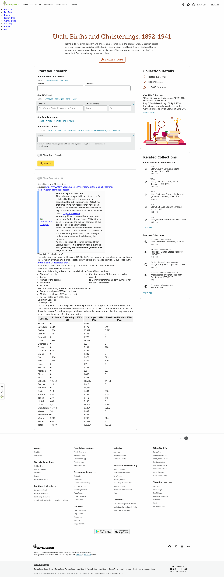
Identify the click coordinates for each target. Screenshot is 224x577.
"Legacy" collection (71, 213)
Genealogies (10, 20)
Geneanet (156, 500)
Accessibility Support (41, 565)
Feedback (2, 389)
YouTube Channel (120, 486)
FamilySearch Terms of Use (65, 569)
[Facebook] (169, 546)
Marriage (49, 99)
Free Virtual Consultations (123, 489)
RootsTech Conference (122, 473)
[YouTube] (188, 546)
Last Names (89, 84)
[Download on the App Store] (122, 531)
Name (40, 80)
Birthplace (41, 104)
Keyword (41, 131)
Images (7, 15)
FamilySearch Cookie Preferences (111, 569)
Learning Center (119, 479)
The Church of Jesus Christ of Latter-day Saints (106, 573)
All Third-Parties (159, 506)
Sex (61, 80)
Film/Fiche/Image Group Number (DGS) (94, 131)
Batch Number (70, 131)
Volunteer (37, 473)
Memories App (79, 455)
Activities (73, 4)
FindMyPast (157, 493)
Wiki (6, 29)
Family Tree (28, 4)
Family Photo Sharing (160, 459)
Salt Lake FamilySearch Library (125, 504)
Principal (117, 131)
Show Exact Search (52, 155)
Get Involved (61, 4)
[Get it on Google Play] (103, 531)
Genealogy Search (80, 489)
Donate (37, 476)
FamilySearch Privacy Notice (87, 569)
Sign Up (201, 4)
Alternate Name (51, 80)
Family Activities (159, 462)
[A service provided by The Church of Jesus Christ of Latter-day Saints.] (179, 569)
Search (38, 4)
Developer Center (120, 455)
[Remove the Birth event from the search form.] (133, 104)
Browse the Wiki (114, 59)
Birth (40, 99)
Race (67, 80)
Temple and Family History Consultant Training (51, 500)
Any (74, 99)
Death (68, 99)
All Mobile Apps (79, 465)
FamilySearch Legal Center (44, 569)
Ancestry (156, 486)
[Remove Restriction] (133, 135)
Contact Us (78, 517)
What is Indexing (40, 469)
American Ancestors (160, 496)
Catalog (8, 23)
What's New (118, 476)
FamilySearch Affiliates (122, 510)
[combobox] (60, 108)
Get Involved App (80, 459)
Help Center (78, 514)
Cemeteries (78, 479)
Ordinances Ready (40, 490)
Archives (117, 452)
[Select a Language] (188, 4)
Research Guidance (160, 469)
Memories (48, 4)
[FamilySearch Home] (11, 3)
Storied (155, 503)
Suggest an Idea (80, 524)
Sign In (215, 4)
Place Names (78, 493)
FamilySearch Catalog (82, 483)
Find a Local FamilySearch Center (125, 507)
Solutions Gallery (120, 459)
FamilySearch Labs (41, 479)
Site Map (128, 569)
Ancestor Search (80, 486)
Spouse (41, 121)
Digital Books (78, 500)
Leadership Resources (42, 497)
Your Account (78, 520)
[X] (175, 546)
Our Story (37, 452)
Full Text (8, 12)
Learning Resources (160, 465)
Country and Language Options (144, 569)
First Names (41, 84)
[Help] (193, 4)
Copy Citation (149, 113)
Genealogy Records (160, 455)
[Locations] (183, 4)
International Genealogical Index (53, 262)
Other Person (69, 121)
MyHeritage (157, 489)
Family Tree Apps (80, 452)
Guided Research (80, 496)
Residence (59, 99)
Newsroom (38, 455)
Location (52, 131)
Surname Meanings (160, 475)
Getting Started (119, 469)
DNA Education (158, 472)
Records (8, 9)
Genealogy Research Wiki (123, 483)
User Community (80, 510)
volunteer (87, 555)
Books (7, 26)
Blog (115, 493)
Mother (57, 121)
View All (147, 227)
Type (60, 131)
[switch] (39, 155)
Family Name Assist (41, 493)
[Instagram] (182, 546)
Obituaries (77, 476)
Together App (79, 462)
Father (49, 121)
